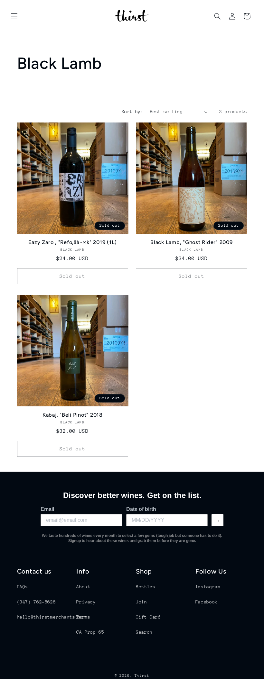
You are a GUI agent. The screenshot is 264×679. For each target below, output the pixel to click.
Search (144, 632)
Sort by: (132, 111)
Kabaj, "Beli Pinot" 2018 (72, 415)
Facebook (206, 601)
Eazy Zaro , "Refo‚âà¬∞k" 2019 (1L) (72, 242)
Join (141, 601)
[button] (14, 16)
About (83, 586)
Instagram (208, 586)
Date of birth (141, 509)
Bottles (145, 586)
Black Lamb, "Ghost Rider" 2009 (191, 242)
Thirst (142, 676)
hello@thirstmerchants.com (52, 617)
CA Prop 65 (90, 632)
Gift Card (148, 617)
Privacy (86, 601)
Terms (83, 617)
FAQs (22, 586)
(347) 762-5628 (36, 601)
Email (47, 509)
